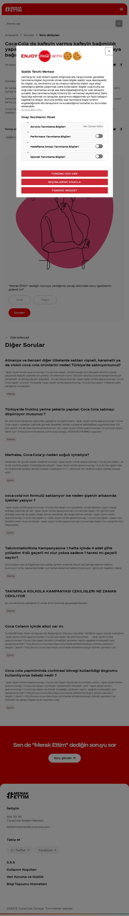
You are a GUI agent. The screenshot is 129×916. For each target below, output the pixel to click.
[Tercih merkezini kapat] (109, 51)
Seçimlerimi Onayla (64, 181)
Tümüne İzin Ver (64, 173)
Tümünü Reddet (64, 190)
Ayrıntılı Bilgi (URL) (32, 109)
